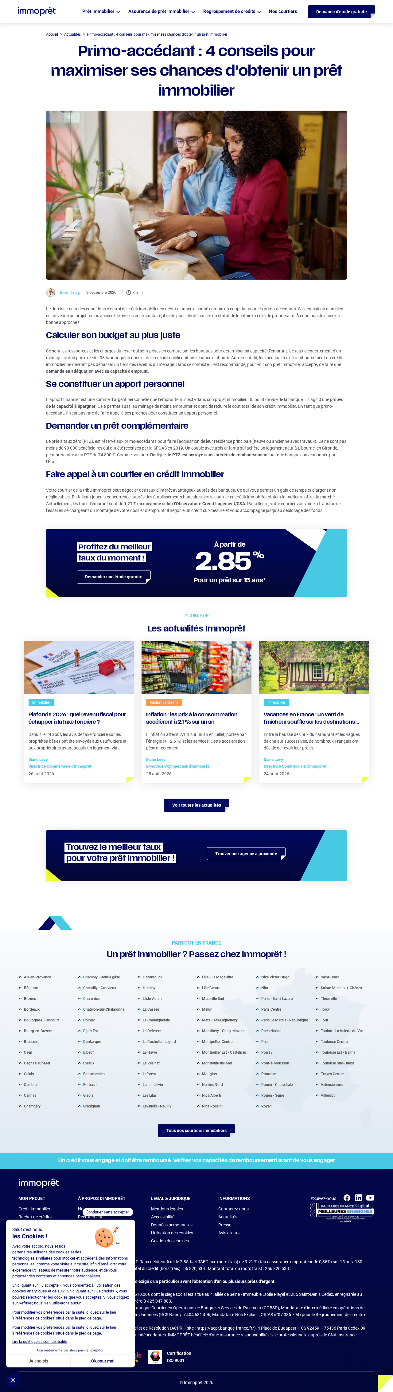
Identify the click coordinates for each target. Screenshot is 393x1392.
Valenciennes (332, 1085)
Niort (265, 988)
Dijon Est (90, 1031)
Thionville (329, 999)
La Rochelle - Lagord (159, 1042)
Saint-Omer (330, 977)
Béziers (30, 999)
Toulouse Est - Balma (338, 1052)
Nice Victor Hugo (275, 977)
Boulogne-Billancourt (41, 1020)
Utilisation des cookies (172, 1232)
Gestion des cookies (170, 1240)
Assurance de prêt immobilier (158, 11)
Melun (207, 1009)
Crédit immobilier (34, 1208)
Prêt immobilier (98, 11)
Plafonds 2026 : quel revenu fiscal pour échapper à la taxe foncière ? (77, 719)
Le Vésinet (151, 1063)
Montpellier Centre (217, 1042)
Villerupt (328, 1095)
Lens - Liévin (153, 1085)
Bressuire (31, 1042)
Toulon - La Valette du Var (342, 1031)
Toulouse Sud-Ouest (337, 1063)
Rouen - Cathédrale (277, 1085)
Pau (264, 1042)
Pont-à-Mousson (275, 1063)
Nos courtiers (283, 11)
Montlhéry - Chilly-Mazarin (224, 1031)
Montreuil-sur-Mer (217, 1063)
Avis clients (228, 1232)
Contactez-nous (233, 1208)
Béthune (31, 988)
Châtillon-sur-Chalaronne (103, 1009)
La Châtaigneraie (156, 1020)
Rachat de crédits (35, 1216)
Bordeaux (32, 1009)
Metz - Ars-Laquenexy (220, 1020)
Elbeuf (88, 1052)
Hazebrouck (152, 977)
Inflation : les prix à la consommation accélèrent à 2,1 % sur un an (192, 719)
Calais (29, 1074)
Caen (28, 1052)
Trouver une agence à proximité (246, 853)
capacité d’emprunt (129, 371)
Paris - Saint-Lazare (277, 999)
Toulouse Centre (334, 1042)
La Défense (152, 1031)
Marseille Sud (213, 999)
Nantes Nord (212, 1085)
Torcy (325, 1009)
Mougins (209, 1074)
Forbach (90, 1085)
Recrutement (90, 1216)
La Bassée (151, 1009)
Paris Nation (271, 1031)
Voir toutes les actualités (196, 805)
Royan (266, 1106)
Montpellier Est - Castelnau (224, 1052)
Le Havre (150, 1052)
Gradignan (91, 1106)
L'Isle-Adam (152, 999)
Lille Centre (211, 988)
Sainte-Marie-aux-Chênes (341, 988)
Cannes (30, 1095)
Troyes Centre (332, 1074)
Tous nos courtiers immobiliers (196, 1130)
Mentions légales (167, 1208)
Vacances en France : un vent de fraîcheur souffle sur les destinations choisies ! (309, 719)
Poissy (266, 1052)
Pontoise (268, 1074)
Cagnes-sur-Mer (37, 1063)
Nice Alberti (211, 1095)
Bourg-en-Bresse (38, 1031)
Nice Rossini (212, 1106)
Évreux (88, 1063)
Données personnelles (172, 1224)
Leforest (149, 1074)
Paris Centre (271, 1009)
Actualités (227, 1216)
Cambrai (30, 1085)
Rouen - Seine (272, 1095)
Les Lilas (150, 1095)
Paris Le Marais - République (284, 1020)
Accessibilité (162, 1216)
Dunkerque (92, 1042)
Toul (324, 1020)
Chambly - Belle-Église (101, 977)
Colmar (89, 1020)
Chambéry (32, 1106)
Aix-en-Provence (37, 977)
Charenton (91, 999)
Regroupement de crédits (229, 11)
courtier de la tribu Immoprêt (84, 490)
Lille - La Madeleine (217, 977)
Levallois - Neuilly (157, 1106)
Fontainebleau (95, 1074)
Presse (224, 1224)
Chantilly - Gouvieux (99, 988)
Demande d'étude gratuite (341, 11)
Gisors (88, 1095)
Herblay (149, 988)
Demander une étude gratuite (113, 576)
